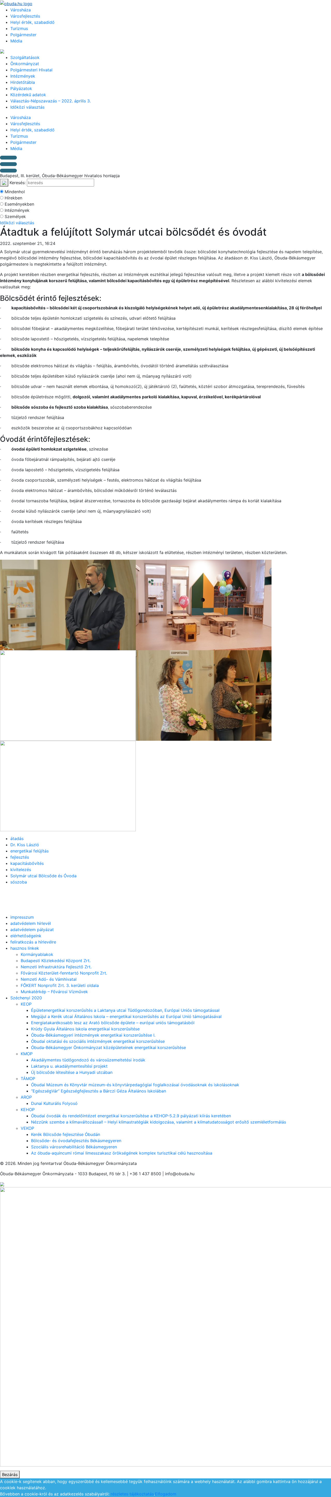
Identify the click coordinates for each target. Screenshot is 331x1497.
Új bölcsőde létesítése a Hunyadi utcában (71, 1072)
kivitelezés (20, 869)
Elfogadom (165, 1493)
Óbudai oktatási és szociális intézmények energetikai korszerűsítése (98, 1041)
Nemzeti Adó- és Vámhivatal (49, 979)
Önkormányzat (24, 63)
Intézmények (22, 76)
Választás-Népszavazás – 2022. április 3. (50, 100)
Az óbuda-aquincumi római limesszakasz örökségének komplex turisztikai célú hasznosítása (121, 1153)
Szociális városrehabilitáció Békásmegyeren (74, 1146)
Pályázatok (21, 88)
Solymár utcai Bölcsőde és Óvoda (43, 875)
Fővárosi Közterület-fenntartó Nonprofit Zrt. (64, 973)
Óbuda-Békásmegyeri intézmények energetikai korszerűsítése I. (93, 1035)
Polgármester (23, 34)
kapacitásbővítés (27, 863)
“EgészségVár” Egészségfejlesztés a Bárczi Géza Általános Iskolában (98, 1091)
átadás (17, 838)
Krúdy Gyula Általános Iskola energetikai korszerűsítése (85, 1028)
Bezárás (10, 1474)
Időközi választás (27, 107)
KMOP (27, 1053)
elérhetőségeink (25, 935)
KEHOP (28, 1109)
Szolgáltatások (25, 57)
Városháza (20, 9)
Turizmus (19, 28)
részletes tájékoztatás (132, 1493)
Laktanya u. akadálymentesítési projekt (69, 1066)
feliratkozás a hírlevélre (33, 942)
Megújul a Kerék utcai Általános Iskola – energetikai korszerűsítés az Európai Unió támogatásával (126, 1016)
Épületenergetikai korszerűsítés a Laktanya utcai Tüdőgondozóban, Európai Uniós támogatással (125, 1010)
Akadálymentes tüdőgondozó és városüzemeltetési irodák (88, 1059)
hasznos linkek (24, 948)
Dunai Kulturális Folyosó (54, 1103)
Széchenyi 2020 (26, 997)
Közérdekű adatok (28, 94)
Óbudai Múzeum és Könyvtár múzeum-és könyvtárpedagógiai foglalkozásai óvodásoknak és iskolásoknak (135, 1084)
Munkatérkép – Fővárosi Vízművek (54, 991)
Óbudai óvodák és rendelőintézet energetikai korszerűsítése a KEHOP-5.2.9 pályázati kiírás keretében (131, 1115)
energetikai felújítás (29, 851)
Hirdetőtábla (22, 82)
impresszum (22, 917)
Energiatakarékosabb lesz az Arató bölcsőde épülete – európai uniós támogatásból (112, 1022)
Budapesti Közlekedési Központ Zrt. (56, 960)
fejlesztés (19, 857)
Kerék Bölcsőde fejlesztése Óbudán (65, 1134)
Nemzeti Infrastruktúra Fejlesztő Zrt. (56, 966)
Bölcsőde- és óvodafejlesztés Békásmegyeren (76, 1140)
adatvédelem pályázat (32, 929)
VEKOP (27, 1128)
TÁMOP (28, 1078)
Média (16, 40)
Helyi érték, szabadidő (32, 22)
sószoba (18, 882)
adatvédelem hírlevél (30, 923)
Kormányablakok (37, 954)
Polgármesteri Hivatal (31, 69)
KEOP (26, 1004)
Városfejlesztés (25, 16)
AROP (26, 1097)
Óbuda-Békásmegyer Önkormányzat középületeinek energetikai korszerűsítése (108, 1047)
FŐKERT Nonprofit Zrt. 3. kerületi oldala (60, 985)
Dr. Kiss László (24, 844)
